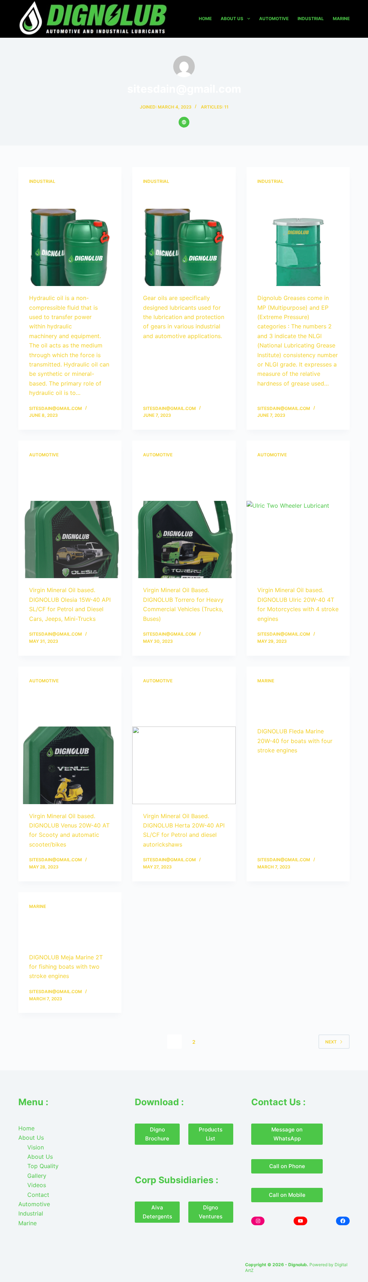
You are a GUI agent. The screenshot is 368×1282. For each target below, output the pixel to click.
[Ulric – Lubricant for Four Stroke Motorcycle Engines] (298, 539)
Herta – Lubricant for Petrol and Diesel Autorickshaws (179, 705)
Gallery (36, 1175)
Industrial (311, 18)
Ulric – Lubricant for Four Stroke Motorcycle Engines (298, 479)
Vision (35, 1147)
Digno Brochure (157, 1134)
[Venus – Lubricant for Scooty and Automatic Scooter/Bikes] (69, 765)
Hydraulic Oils (53, 197)
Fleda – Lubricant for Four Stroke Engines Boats (293, 705)
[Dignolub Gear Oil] (183, 247)
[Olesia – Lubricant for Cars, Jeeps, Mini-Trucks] (69, 539)
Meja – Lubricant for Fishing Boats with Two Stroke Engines (69, 931)
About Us (232, 18)
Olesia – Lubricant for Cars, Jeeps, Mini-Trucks (66, 479)
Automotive (274, 18)
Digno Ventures (210, 1212)
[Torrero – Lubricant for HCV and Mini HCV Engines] (183, 539)
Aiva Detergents (157, 1212)
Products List (210, 1134)
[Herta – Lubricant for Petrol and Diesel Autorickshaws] (183, 765)
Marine (341, 18)
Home (205, 18)
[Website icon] (184, 122)
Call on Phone (287, 1166)
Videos (36, 1185)
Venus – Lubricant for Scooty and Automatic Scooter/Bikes (68, 705)
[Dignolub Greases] (298, 247)
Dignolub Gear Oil (173, 197)
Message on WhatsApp (287, 1134)
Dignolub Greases (288, 197)
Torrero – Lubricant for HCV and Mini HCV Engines (181, 479)
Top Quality (43, 1166)
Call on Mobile (287, 1194)
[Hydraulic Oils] (69, 247)
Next (331, 1041)
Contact (38, 1194)
